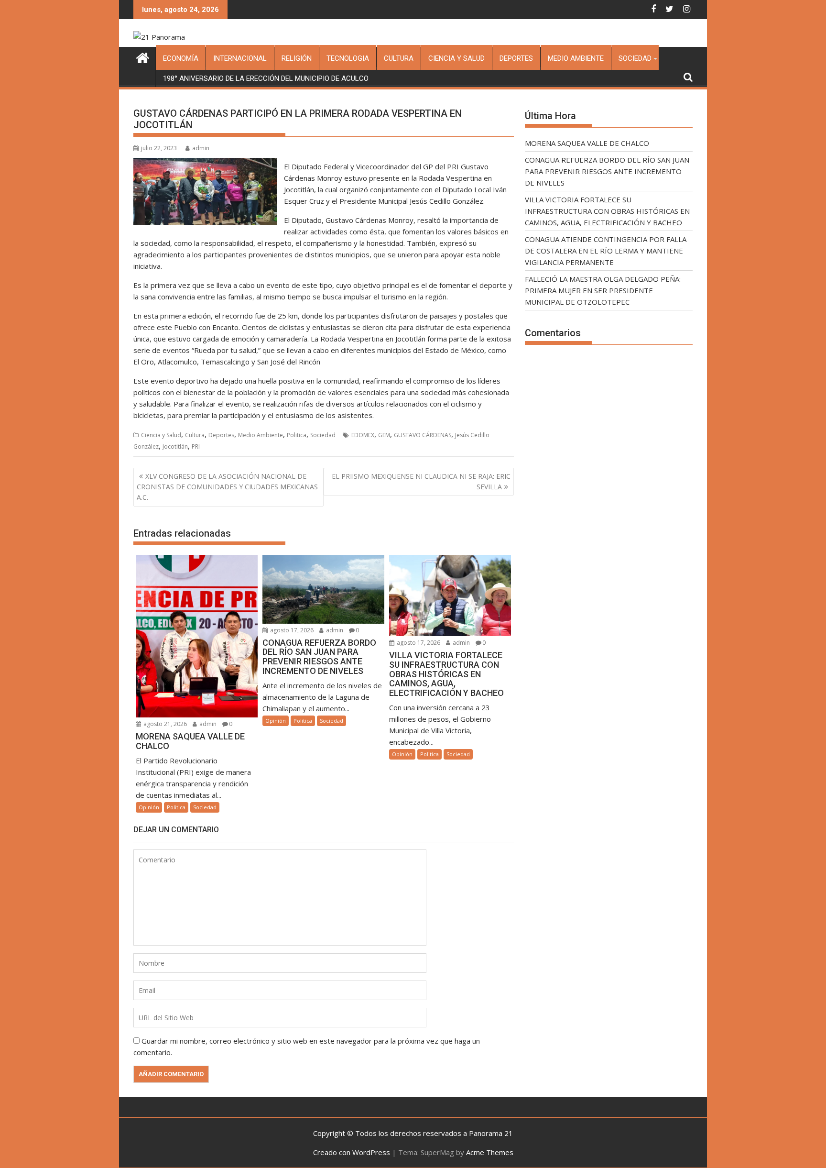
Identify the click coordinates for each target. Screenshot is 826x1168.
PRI (196, 446)
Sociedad (635, 58)
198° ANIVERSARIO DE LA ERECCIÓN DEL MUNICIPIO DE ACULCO (266, 78)
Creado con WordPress (351, 1152)
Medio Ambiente (576, 58)
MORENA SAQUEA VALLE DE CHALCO (587, 143)
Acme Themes (489, 1152)
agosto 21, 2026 (164, 724)
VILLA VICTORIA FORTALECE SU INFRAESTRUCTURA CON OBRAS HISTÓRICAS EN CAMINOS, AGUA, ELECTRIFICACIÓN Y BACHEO (607, 211)
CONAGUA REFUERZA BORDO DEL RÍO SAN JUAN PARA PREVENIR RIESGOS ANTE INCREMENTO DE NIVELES (607, 171)
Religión (297, 58)
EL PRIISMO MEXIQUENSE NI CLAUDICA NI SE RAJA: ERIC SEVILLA (421, 481)
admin (200, 148)
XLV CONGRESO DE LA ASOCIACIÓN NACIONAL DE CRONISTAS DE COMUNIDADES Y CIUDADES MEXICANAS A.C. (227, 487)
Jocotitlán (175, 446)
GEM (384, 435)
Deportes (516, 58)
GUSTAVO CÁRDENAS (422, 435)
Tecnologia (347, 58)
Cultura (398, 58)
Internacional (240, 58)
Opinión (149, 807)
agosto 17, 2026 (291, 630)
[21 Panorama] (142, 56)
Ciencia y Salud (456, 58)
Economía (180, 58)
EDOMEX (362, 435)
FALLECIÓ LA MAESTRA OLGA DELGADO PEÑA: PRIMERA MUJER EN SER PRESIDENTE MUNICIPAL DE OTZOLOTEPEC (603, 290)
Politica (296, 435)
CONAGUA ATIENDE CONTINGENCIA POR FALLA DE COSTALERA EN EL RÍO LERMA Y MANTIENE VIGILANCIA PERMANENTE (605, 250)
